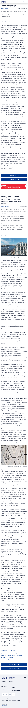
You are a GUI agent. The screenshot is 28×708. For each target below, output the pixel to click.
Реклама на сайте (15, 686)
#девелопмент (19, 653)
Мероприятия (16, 690)
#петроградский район (6, 660)
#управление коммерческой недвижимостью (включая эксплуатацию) (12, 656)
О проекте (4, 689)
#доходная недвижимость (7, 653)
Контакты (4, 686)
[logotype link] (4, 2)
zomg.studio (4, 705)
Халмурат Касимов (5, 206)
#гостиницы (13, 650)
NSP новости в (13, 175)
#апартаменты (4, 650)
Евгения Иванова (4, 8)
